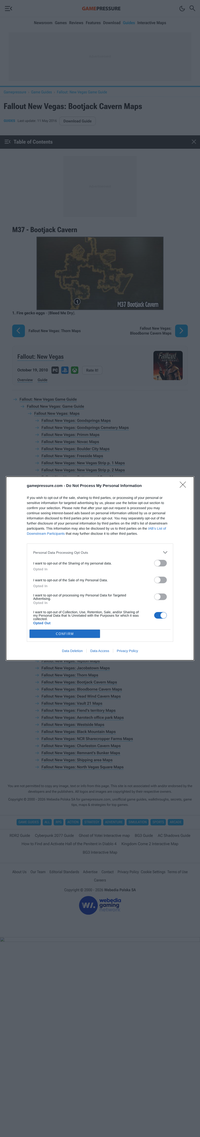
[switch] (160, 563)
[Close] (184, 486)
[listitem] (100, 552)
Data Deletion (72, 651)
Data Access (99, 651)
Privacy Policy (127, 651)
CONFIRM (65, 634)
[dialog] (100, 568)
